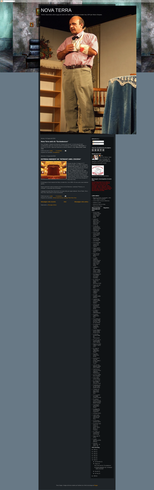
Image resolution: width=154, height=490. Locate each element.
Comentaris (96, 143)
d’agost (96, 463)
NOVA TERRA (56, 10)
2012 (95, 455)
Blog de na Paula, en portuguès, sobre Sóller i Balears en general (102, 198)
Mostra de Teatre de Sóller (99, 204)
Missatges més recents (48, 202)
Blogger (96, 485)
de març (97, 473)
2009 (95, 476)
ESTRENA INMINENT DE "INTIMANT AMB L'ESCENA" (61, 159)
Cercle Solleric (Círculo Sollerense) (101, 200)
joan (102, 155)
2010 (95, 459)
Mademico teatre (97, 202)
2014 (95, 451)
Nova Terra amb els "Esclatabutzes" (54, 141)
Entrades (96, 141)
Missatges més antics (81, 202)
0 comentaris (59, 150)
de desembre (98, 461)
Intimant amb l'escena (58, 197)
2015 (95, 449)
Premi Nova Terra (72, 197)
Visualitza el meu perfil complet (99, 163)
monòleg (66, 197)
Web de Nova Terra (97, 206)
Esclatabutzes (56, 152)
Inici (65, 202)
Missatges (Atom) (52, 205)
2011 (95, 457)
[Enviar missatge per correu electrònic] (65, 150)
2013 (95, 453)
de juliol (97, 471)
